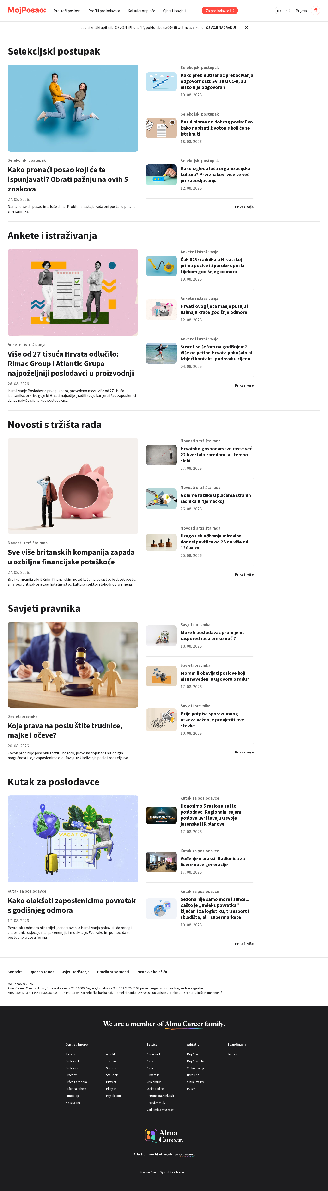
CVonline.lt (154, 1054)
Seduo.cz (112, 1068)
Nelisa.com (73, 1103)
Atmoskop (72, 1096)
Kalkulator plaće (141, 10)
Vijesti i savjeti (174, 10)
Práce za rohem (76, 1089)
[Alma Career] (164, 1136)
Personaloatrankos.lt (160, 1096)
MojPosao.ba (196, 1061)
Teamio (111, 1061)
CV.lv (150, 1061)
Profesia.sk (72, 1061)
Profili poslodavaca (104, 10)
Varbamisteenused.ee (160, 1110)
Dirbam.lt (153, 1075)
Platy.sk (111, 1089)
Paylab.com (114, 1096)
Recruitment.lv (156, 1103)
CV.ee (150, 1068)
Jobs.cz (70, 1054)
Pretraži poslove (67, 10)
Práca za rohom (76, 1082)
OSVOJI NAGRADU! (221, 27)
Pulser (191, 1089)
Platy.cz (111, 1082)
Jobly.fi (232, 1054)
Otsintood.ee (155, 1089)
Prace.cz (71, 1075)
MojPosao (193, 1054)
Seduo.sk (112, 1075)
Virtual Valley (195, 1082)
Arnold (110, 1054)
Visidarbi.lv (154, 1082)
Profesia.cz (73, 1068)
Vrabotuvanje (196, 1068)
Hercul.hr (193, 1075)
